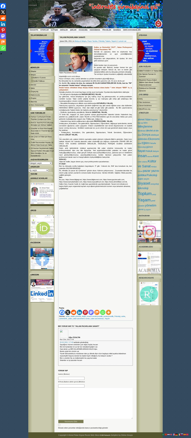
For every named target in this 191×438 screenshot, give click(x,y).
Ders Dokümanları (132, 30)
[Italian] (179, 434)
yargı (154, 194)
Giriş (141, 99)
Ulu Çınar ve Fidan (37, 137)
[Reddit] (73, 312)
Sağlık (140, 179)
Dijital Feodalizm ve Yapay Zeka (150, 71)
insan (142, 156)
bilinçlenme (145, 126)
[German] (176, 434)
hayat (141, 150)
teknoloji (143, 188)
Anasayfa (33, 30)
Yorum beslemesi (145, 105)
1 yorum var (122, 41)
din (157, 130)
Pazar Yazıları (92, 41)
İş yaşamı (147, 209)
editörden (143, 139)
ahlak (68, 316)
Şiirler (73, 30)
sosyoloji (155, 184)
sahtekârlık (63, 318)
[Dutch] (168, 434)
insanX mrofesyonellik (95, 316)
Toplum (145, 193)
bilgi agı (140, 123)
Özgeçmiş (83, 30)
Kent (156, 156)
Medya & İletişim (81, 41)
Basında (117, 30)
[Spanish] (184, 434)
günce (149, 147)
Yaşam (144, 200)
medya (154, 167)
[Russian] (182, 434)
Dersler (64, 30)
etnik (139, 143)
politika (142, 175)
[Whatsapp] (102, 312)
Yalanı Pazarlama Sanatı (72, 37)
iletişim (156, 151)
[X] (67, 312)
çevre (140, 209)
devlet (149, 130)
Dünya (146, 134)
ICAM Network (105, 435)
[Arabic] (163, 434)
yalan (70, 318)
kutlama (144, 162)
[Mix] (97, 312)
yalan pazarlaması (97, 318)
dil (154, 130)
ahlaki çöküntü (76, 316)
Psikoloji (152, 175)
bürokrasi (142, 131)
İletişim (54, 30)
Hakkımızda (95, 30)
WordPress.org (144, 109)
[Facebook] (62, 312)
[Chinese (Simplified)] (166, 434)
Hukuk (148, 151)
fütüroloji (142, 147)
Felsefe (153, 143)
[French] (174, 434)
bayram (154, 120)
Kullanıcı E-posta (39, 77)
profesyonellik (109, 316)
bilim (146, 123)
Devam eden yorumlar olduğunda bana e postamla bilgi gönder (83, 428)
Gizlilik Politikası (39, 81)
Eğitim (145, 143)
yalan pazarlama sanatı (81, 318)
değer (84, 316)
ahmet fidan (144, 119)
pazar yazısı (151, 170)
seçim (146, 179)
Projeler (106, 30)
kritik (139, 162)
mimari (140, 171)
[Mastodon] (91, 312)
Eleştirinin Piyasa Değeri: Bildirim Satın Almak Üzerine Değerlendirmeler (149, 82)
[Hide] (1, 54)
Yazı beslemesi (144, 102)
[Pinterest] (85, 312)
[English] (171, 434)
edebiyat (155, 135)
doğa (139, 135)
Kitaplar (44, 30)
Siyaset (144, 183)
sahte (123, 316)
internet (150, 156)
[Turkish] (187, 434)
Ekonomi (154, 139)
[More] (108, 312)
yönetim (150, 205)
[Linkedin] (79, 312)
